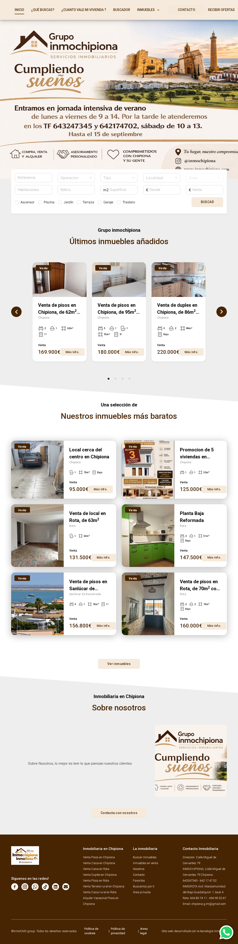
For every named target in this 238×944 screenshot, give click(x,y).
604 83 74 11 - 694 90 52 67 (208, 898)
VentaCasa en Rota (96, 869)
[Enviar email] (65, 886)
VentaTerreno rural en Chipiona (103, 886)
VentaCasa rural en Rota (99, 892)
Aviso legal (144, 931)
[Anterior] (16, 312)
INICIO (19, 10)
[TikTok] (45, 886)
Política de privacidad (118, 931)
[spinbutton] (33, 189)
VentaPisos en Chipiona (99, 857)
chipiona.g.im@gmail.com (209, 904)
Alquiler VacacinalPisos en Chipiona (101, 901)
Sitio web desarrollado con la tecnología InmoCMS (194, 931)
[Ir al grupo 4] (129, 378)
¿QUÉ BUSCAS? (42, 10)
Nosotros (139, 869)
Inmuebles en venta (145, 863)
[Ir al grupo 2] (115, 378)
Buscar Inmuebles (145, 857)
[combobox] (74, 178)
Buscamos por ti (143, 886)
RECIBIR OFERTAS (221, 10)
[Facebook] (14, 886)
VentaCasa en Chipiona (99, 863)
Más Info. (72, 352)
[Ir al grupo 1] (108, 378)
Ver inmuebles (119, 664)
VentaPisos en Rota (96, 880)
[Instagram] (24, 886)
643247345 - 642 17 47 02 (199, 880)
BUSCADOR (121, 10)
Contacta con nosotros (119, 813)
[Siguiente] (221, 312)
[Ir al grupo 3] (122, 378)
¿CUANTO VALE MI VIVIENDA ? (83, 10)
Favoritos (139, 880)
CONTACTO (186, 10)
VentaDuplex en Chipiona (100, 874)
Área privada (142, 892)
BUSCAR (207, 202)
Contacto (139, 874)
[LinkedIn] (55, 886)
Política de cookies (91, 931)
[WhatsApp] (35, 886)
